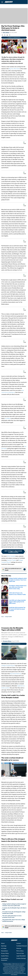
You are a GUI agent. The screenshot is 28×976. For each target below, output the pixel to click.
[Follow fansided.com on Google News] (25, 569)
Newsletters (4, 951)
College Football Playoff (8, 665)
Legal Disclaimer (21, 956)
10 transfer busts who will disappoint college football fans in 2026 (13, 912)
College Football (8, 616)
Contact (18, 943)
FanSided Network (21, 946)
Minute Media (8, 963)
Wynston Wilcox (7, 641)
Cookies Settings (21, 958)
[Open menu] (2, 2)
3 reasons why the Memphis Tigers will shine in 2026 (14, 908)
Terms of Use (20, 953)
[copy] (10, 35)
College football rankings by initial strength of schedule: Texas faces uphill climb (14, 904)
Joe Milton (8, 418)
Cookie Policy (5, 956)
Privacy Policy (5, 953)
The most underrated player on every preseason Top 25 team (11, 916)
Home (2, 616)
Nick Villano (6, 32)
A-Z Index (3, 948)
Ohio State (17, 68)
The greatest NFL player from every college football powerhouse (13, 920)
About (3, 943)
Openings (3, 946)
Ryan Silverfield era (15, 673)
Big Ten (11, 68)
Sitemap (18, 948)
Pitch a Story (20, 951)
